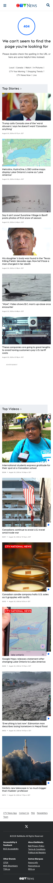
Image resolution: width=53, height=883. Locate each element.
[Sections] (5, 5)
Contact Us (24, 813)
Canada (19, 67)
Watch (28, 67)
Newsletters (42, 813)
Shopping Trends (35, 71)
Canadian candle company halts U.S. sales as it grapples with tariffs (25, 596)
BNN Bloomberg (10, 866)
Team (5, 817)
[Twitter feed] (26, 826)
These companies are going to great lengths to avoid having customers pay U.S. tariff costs (26, 350)
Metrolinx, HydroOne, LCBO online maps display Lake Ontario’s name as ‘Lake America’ (23, 172)
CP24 (5, 862)
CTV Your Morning (17, 71)
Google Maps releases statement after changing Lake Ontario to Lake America (24, 660)
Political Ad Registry (37, 852)
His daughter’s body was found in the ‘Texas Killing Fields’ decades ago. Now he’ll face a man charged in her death (26, 261)
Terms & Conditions (36, 849)
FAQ (33, 813)
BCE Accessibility (10, 849)
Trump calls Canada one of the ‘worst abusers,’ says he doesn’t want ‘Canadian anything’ (24, 126)
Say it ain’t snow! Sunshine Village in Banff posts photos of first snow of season (25, 216)
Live (35, 75)
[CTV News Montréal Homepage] (26, 5)
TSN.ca (6, 869)
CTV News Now (24, 75)
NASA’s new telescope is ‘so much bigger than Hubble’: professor (24, 789)
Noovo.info (33, 862)
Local (11, 67)
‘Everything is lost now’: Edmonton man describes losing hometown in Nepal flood (25, 725)
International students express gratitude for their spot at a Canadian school (26, 467)
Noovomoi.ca (34, 866)
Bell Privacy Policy (36, 846)
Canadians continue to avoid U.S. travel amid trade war (23, 531)
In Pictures (38, 67)
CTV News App (10, 813)
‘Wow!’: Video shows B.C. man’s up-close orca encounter (26, 305)
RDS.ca (31, 869)
